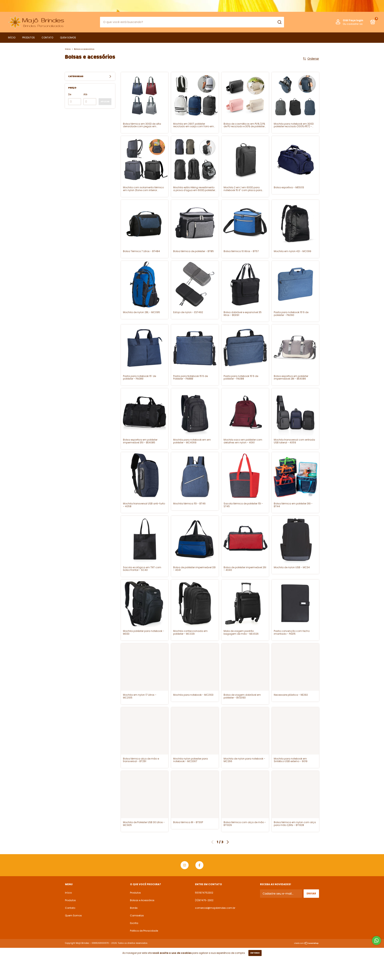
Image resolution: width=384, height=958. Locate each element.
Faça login (356, 20)
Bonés (134, 908)
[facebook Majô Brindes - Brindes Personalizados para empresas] (199, 865)
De (69, 94)
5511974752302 (204, 892)
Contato (47, 37)
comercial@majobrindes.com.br (215, 908)
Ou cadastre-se (352, 24)
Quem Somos (68, 37)
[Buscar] (279, 22)
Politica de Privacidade (144, 930)
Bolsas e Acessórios (142, 900)
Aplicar (105, 101)
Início (11, 37)
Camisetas (137, 915)
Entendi (255, 952)
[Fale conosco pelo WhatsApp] (376, 940)
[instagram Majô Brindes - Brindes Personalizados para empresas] (185, 865)
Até (85, 94)
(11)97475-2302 (204, 900)
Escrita (134, 923)
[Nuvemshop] (306, 944)
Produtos (28, 37)
